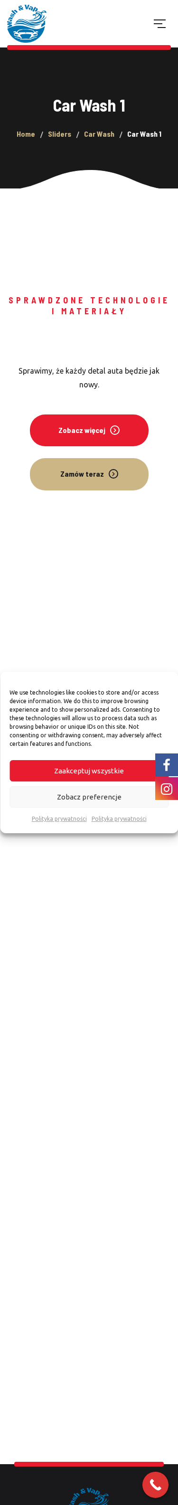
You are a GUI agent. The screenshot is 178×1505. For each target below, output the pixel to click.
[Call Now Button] (155, 1485)
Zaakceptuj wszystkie (89, 771)
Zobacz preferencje (89, 797)
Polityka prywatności (59, 819)
